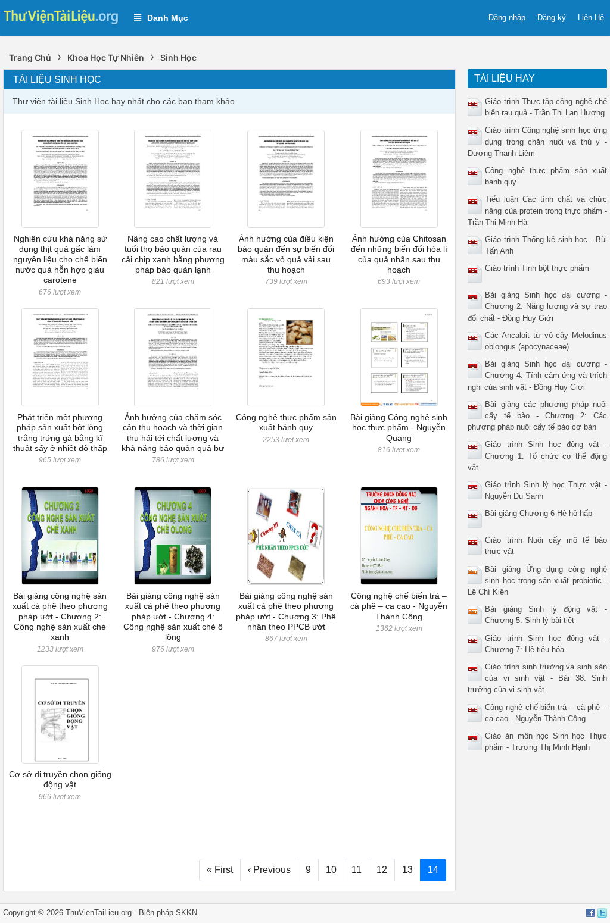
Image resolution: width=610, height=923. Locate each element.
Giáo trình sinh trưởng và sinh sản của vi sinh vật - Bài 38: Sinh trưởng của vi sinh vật (537, 678)
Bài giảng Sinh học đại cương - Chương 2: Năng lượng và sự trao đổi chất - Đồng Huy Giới (537, 306)
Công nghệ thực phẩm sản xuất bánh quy (286, 422)
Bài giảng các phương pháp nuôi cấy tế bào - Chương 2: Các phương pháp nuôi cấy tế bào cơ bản (537, 415)
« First (220, 870)
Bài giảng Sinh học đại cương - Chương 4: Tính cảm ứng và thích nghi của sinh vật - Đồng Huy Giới (537, 375)
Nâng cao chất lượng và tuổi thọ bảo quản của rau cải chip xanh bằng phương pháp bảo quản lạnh (173, 254)
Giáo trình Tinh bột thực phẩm (537, 268)
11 (356, 870)
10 (331, 870)
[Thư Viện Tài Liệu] (61, 15)
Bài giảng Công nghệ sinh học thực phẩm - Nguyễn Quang (398, 427)
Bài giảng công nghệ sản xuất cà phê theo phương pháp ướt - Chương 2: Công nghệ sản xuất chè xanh (60, 616)
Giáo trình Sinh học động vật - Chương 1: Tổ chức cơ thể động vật (537, 455)
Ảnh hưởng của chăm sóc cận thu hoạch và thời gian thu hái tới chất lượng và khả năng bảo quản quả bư (173, 432)
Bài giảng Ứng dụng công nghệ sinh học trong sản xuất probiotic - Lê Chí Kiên (537, 580)
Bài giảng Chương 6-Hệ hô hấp (538, 513)
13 (407, 870)
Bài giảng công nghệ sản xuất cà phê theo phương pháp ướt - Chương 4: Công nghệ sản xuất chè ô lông (173, 616)
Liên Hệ (591, 17)
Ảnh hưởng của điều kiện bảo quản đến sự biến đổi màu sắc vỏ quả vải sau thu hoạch (286, 254)
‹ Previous (269, 870)
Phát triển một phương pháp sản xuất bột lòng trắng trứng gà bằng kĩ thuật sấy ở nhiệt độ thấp (60, 432)
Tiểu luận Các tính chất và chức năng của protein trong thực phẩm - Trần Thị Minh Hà (537, 210)
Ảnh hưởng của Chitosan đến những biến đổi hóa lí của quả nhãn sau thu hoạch (399, 254)
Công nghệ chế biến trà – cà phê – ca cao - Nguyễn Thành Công (398, 606)
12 (381, 870)
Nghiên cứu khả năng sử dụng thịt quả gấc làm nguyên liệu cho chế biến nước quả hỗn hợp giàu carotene (60, 259)
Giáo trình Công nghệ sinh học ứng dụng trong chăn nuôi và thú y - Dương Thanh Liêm (537, 141)
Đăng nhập (506, 17)
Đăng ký (551, 17)
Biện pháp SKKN (168, 912)
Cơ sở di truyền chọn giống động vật (60, 779)
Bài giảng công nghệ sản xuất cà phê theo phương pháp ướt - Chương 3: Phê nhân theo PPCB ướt (286, 611)
